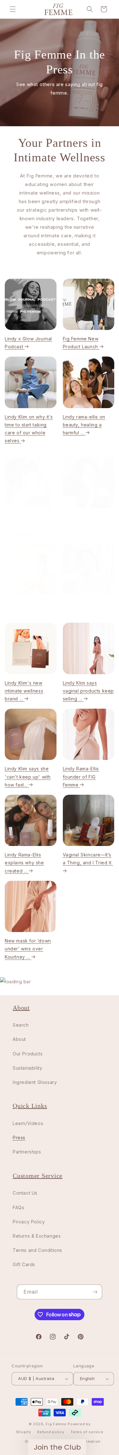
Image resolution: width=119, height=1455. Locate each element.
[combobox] (10, 736)
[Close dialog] (113, 688)
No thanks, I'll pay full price (31, 754)
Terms (39, 766)
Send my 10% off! (31, 745)
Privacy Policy (31, 766)
